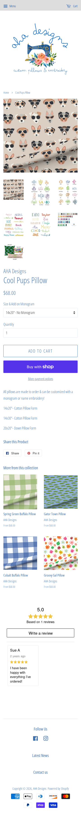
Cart (75, 6)
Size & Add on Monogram (18, 303)
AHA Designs (39, 788)
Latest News (40, 755)
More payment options (40, 378)
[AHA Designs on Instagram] (45, 739)
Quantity (8, 324)
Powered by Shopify (58, 788)
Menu (12, 6)
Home (6, 92)
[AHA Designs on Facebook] (35, 739)
